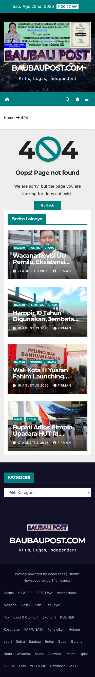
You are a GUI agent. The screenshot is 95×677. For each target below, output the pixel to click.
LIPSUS (9, 666)
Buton (49, 641)
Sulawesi (55, 654)
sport (8, 641)
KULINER (67, 617)
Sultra (20, 641)
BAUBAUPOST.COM (47, 68)
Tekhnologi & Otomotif (21, 617)
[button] (68, 99)
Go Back (47, 205)
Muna (39, 654)
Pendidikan (56, 629)
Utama (49, 247)
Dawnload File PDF (65, 666)
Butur (8, 654)
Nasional (10, 605)
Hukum (74, 629)
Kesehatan (12, 629)
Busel (18, 419)
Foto (22, 666)
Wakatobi (23, 654)
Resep (70, 654)
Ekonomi (36, 362)
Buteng (77, 641)
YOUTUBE (38, 666)
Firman (64, 271)
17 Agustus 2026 (33, 443)
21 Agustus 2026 (33, 271)
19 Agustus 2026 (33, 328)
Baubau (19, 247)
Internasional (66, 593)
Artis (38, 605)
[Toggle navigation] (86, 99)
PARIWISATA (33, 629)
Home (9, 117)
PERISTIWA (37, 304)
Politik (35, 247)
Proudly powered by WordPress (40, 574)
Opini (84, 654)
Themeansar (61, 580)
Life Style (53, 605)
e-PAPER (24, 593)
